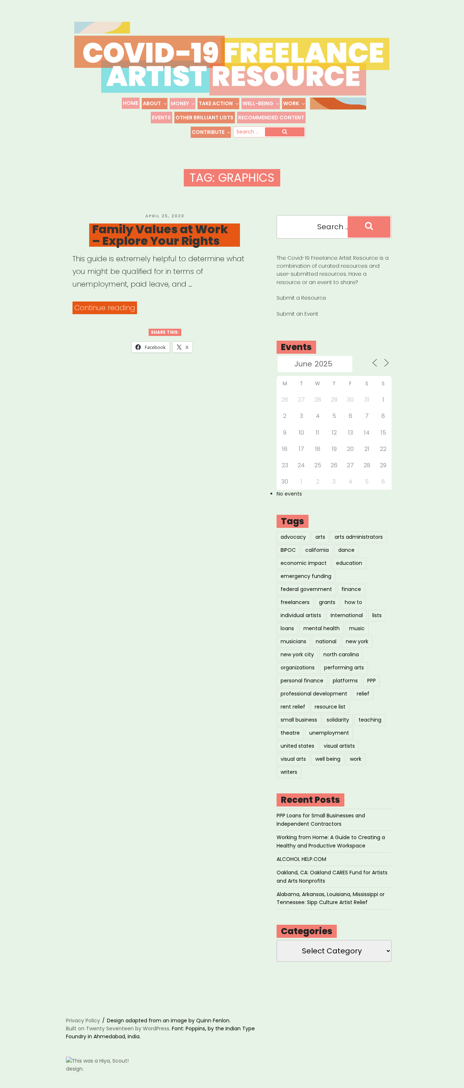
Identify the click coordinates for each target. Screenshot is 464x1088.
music (357, 628)
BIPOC (288, 550)
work (355, 759)
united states (297, 746)
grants (327, 602)
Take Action (216, 103)
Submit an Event (297, 313)
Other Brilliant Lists (204, 117)
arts (320, 537)
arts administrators (359, 537)
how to (353, 602)
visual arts (293, 759)
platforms (345, 680)
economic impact (304, 563)
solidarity (338, 719)
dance (346, 550)
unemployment (329, 732)
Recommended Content (271, 117)
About (152, 103)
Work (291, 103)
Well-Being (258, 103)
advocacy (293, 537)
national (326, 641)
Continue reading (105, 308)
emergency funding (306, 576)
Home (130, 103)
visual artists (339, 746)
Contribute (208, 132)
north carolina (341, 654)
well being (327, 759)
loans (287, 628)
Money (180, 103)
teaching (370, 719)
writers (289, 772)
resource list (330, 706)
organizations (298, 667)
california (317, 550)
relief (363, 693)
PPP (371, 680)
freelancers (295, 602)
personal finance (302, 680)
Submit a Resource (301, 297)
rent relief (293, 706)
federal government (306, 589)
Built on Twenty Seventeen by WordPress (117, 1028)
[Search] (284, 132)
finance (351, 589)
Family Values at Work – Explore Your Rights (160, 235)
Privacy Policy (83, 1020)
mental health (321, 628)
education (349, 563)
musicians (293, 641)
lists (377, 615)
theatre (290, 732)
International (347, 615)
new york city (297, 654)
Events (161, 117)
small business (299, 719)
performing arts (344, 667)
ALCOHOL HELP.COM (301, 859)
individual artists (301, 615)
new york (357, 641)
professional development (314, 693)
